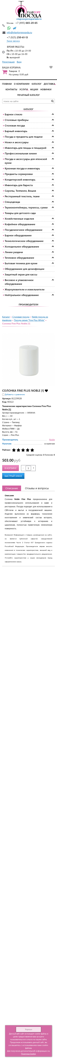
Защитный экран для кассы (21, 274)
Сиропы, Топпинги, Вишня (20, 190)
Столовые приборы (16, 120)
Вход (19, 61)
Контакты (11, 89)
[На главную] (28, 10)
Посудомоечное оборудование (23, 229)
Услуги (23, 89)
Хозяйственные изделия (19, 218)
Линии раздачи (14, 252)
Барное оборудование (18, 235)
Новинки (45, 89)
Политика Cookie (28, 1054)
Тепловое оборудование (19, 257)
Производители (28, 304)
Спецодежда (12, 201)
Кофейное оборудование (20, 224)
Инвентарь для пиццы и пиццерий (25, 147)
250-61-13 (17, 37)
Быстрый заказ (13, 475)
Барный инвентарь (16, 131)
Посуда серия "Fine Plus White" (29, 320)
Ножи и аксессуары (16, 142)
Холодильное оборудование (22, 246)
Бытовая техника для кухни (21, 263)
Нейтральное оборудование (22, 295)
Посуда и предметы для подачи (24, 136)
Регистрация (8, 61)
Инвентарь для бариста (19, 185)
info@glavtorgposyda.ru (19, 32)
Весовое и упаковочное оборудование (19, 281)
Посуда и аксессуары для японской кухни (26, 160)
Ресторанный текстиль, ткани (22, 196)
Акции (34, 89)
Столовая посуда (15, 125)
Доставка (49, 83)
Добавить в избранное (46, 390)
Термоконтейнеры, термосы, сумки (26, 207)
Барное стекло (13, 114)
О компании (21, 83)
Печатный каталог (28, 94)
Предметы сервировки (19, 174)
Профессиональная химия (21, 153)
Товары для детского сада (20, 213)
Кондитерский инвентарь (20, 179)
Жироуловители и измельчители (24, 289)
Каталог (36, 83)
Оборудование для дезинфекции (24, 268)
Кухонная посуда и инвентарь (22, 168)
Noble (52, 439)
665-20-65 (26, 22)
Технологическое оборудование (24, 241)
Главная (7, 83)
